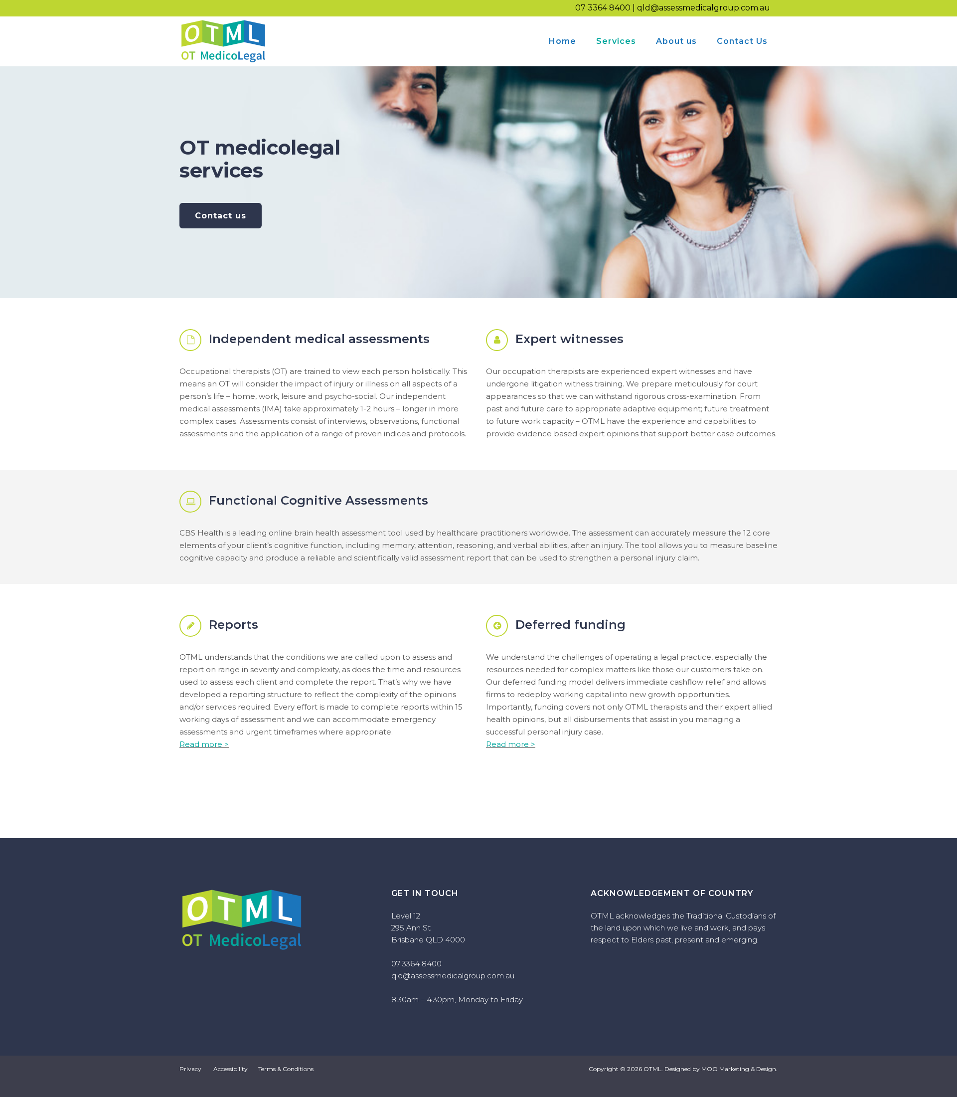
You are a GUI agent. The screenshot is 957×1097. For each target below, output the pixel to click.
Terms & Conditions (286, 1069)
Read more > (204, 744)
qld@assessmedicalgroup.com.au (703, 7)
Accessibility (230, 1069)
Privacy (190, 1069)
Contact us (220, 215)
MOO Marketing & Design (738, 1069)
